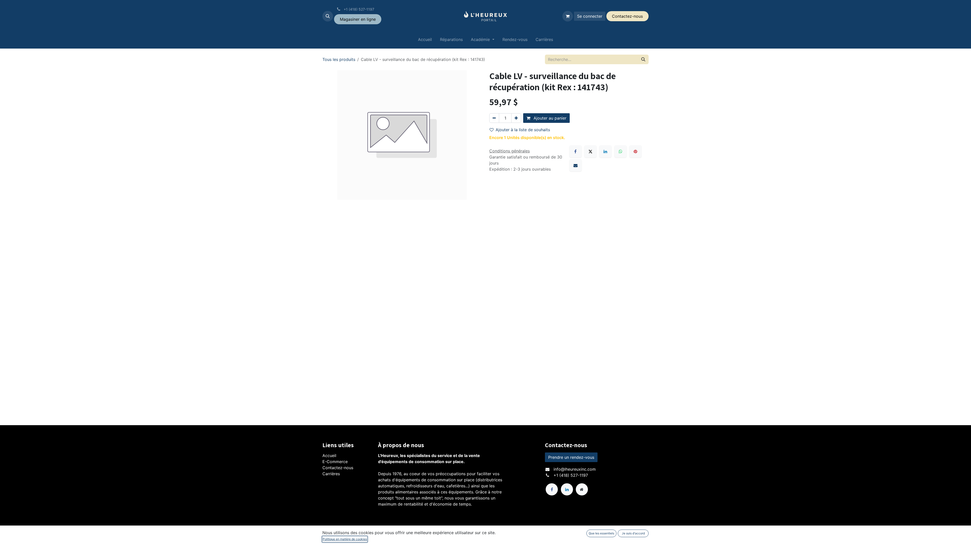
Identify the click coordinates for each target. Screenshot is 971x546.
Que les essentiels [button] (601, 533)
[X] (590, 151)
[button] (327, 16)
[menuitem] (425, 40)
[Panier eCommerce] (567, 16)
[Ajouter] (516, 118)
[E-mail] (575, 165)
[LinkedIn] (605, 151)
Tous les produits (338, 59)
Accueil (329, 455)
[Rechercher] (643, 59)
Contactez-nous (337, 467)
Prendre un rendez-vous (571, 457)
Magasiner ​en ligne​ (358, 19)
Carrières (331, 473)
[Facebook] (575, 151)
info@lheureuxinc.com (575, 469)
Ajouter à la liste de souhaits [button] (523, 129)
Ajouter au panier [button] (549, 118)
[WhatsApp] (620, 151)
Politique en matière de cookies (345, 539)
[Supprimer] (494, 118)
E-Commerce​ (335, 461)
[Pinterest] (635, 151)
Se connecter (589, 16)
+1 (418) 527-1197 (571, 475)
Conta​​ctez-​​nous (627, 16)
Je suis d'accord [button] (633, 533)
